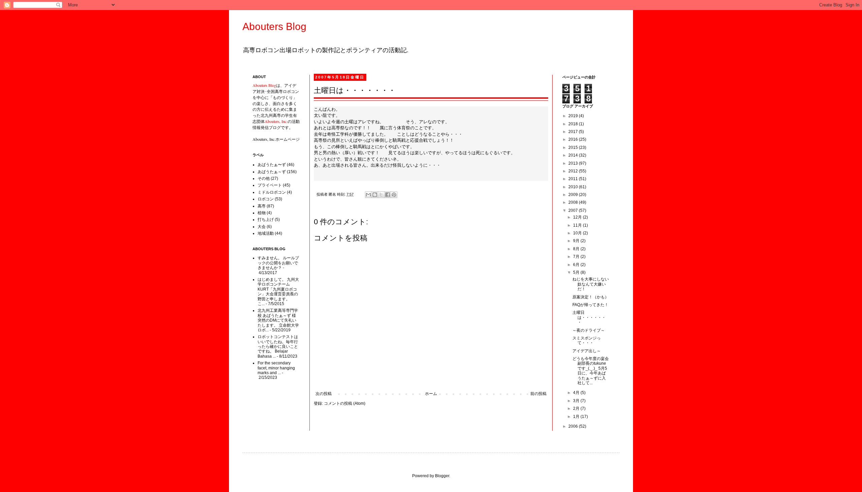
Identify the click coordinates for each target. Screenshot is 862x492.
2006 (573, 426)
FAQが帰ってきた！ (590, 304)
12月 (578, 217)
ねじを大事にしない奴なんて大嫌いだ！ (590, 284)
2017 (573, 131)
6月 (577, 264)
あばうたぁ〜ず (272, 164)
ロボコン (266, 199)
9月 (577, 240)
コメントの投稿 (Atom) (344, 403)
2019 (573, 115)
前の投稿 (538, 393)
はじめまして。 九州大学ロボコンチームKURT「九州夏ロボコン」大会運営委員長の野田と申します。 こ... (278, 291)
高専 (262, 206)
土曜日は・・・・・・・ (589, 317)
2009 (573, 194)
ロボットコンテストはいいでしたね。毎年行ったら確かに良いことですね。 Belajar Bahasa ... (278, 346)
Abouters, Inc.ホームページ (276, 139)
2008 (573, 202)
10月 (578, 233)
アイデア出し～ (586, 351)
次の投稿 (324, 393)
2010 (573, 187)
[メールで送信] (368, 194)
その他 (264, 178)
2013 (573, 163)
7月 (577, 256)
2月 (577, 408)
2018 (573, 124)
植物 (262, 212)
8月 (577, 249)
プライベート (270, 185)
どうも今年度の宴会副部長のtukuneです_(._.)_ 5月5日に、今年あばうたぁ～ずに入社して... (590, 370)
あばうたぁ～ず (272, 171)
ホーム (431, 393)
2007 (573, 210)
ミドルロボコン (272, 192)
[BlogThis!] (374, 194)
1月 (577, 416)
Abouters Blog (274, 26)
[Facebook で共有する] (387, 194)
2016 (573, 139)
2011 (573, 178)
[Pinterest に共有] (394, 194)
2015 (573, 147)
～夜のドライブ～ (588, 330)
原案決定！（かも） (590, 297)
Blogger (442, 475)
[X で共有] (381, 194)
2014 (573, 155)
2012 (573, 171)
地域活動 (266, 233)
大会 (262, 226)
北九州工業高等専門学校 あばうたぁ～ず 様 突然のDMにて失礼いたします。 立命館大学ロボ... (278, 320)
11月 (578, 225)
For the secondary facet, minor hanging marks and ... (276, 368)
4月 (577, 392)
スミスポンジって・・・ (586, 340)
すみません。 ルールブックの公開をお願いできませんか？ (278, 263)
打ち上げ (266, 219)
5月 (577, 272)
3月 (577, 400)
